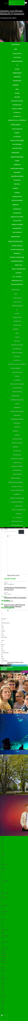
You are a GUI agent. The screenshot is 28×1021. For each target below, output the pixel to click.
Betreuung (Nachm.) (17, 216)
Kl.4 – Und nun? (17, 276)
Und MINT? (19, 272)
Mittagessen (17, 212)
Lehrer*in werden (17, 224)
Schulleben (15, 124)
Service (16, 204)
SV (17, 65)
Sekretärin (17, 76)
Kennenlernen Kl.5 (17, 284)
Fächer (17, 93)
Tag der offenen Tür (17, 249)
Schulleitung (17, 53)
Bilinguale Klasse (17, 100)
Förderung (17, 164)
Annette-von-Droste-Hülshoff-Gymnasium (12, 12)
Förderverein (17, 72)
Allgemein (4, 596)
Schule (15, 188)
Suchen (6, 529)
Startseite (15, 44)
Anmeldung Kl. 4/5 (17, 280)
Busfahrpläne (17, 228)
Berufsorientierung (17, 168)
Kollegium (17, 57)
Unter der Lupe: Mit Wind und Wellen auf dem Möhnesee (14, 605)
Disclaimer (4, 669)
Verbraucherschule (17, 156)
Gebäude (17, 192)
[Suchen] (21, 532)
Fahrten (17, 132)
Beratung (17, 184)
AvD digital (17, 180)
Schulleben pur (17, 128)
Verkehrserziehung (17, 176)
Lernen (16, 85)
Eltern (17, 69)
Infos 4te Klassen (16, 241)
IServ (17, 89)
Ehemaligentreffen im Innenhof (15, 597)
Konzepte (15, 152)
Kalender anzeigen (8, 601)
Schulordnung (17, 232)
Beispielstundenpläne (17, 257)
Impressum (4, 668)
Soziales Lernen (17, 108)
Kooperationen (17, 196)
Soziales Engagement (17, 140)
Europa (17, 160)
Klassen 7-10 (17, 116)
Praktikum (17, 172)
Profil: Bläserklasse (19, 268)
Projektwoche (17, 148)
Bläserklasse (17, 104)
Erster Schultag (17, 245)
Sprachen (17, 97)
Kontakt (7, 3)
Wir (15, 49)
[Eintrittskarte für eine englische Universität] (4, 1020)
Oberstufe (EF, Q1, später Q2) (17, 120)
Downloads (15, 236)
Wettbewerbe (17, 144)
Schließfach (17, 220)
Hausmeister (17, 80)
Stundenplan (17, 209)
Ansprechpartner (17, 61)
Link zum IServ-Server (13, 575)
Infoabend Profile (17, 261)
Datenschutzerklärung (6, 667)
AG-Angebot (17, 136)
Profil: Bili (18, 265)
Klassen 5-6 (17, 112)
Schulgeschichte (17, 200)
